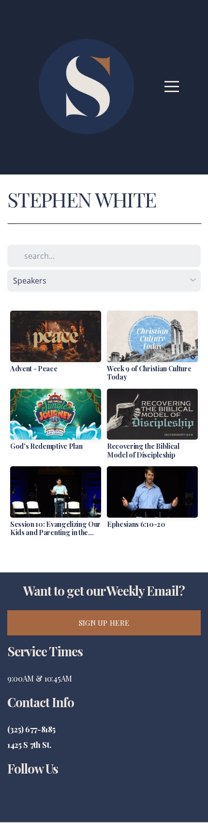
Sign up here (104, 623)
